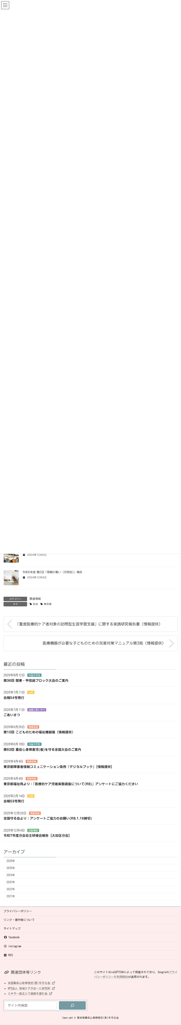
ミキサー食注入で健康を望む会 (28, 993)
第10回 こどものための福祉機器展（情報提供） (39, 732)
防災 (35, 604)
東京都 (48, 604)
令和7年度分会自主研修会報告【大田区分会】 (38, 835)
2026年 (10, 860)
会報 (31, 692)
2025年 (10, 867)
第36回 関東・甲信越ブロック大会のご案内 (36, 680)
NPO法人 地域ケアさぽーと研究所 (30, 988)
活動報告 (33, 830)
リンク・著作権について (19, 919)
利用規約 (122, 977)
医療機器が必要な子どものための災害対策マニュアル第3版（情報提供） (104, 643)
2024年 (10, 875)
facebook (14, 937)
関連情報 (35, 598)
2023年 (10, 882)
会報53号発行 (14, 801)
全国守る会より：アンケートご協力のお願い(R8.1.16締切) (48, 818)
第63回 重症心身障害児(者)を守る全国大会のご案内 (42, 749)
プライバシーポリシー (18, 911)
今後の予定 (34, 675)
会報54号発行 (14, 697)
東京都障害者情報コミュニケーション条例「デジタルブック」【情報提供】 (59, 766)
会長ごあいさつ (37, 710)
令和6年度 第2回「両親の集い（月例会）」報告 (52, 572)
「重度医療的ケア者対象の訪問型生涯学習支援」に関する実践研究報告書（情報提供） (88, 624)
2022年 (10, 889)
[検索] (72, 1005)
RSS (10, 955)
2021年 (10, 896)
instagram (14, 946)
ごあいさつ (12, 715)
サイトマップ (12, 928)
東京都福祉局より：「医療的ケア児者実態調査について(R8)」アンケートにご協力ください (71, 784)
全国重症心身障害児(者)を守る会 (30, 982)
